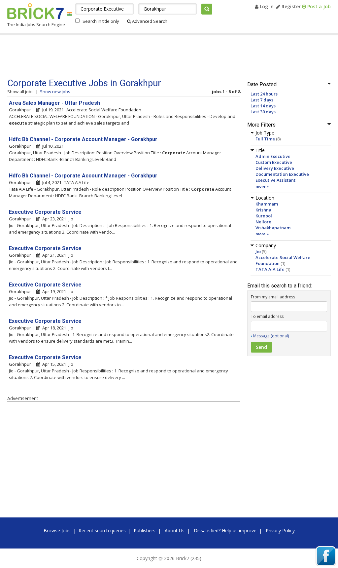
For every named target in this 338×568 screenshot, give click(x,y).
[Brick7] (69, 14)
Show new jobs (55, 92)
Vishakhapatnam (272, 228)
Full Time (265, 139)
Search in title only (101, 21)
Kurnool (263, 216)
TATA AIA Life (270, 269)
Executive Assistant (275, 180)
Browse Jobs (57, 530)
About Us (175, 530)
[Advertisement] (132, 57)
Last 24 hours (264, 94)
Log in (266, 6)
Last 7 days (262, 100)
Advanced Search (149, 21)
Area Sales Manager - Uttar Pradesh (54, 103)
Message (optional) (271, 336)
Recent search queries (102, 530)
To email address (267, 316)
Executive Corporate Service (45, 212)
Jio (258, 251)
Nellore (263, 222)
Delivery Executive (274, 168)
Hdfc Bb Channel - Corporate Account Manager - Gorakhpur (83, 139)
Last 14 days (263, 106)
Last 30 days (263, 112)
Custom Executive (273, 162)
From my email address (273, 297)
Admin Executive (272, 156)
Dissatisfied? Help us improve (225, 530)
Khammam (266, 204)
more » (262, 186)
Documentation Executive (282, 174)
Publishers (144, 530)
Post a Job (318, 6)
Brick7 (35, 11)
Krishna (263, 210)
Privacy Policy (280, 530)
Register (290, 6)
